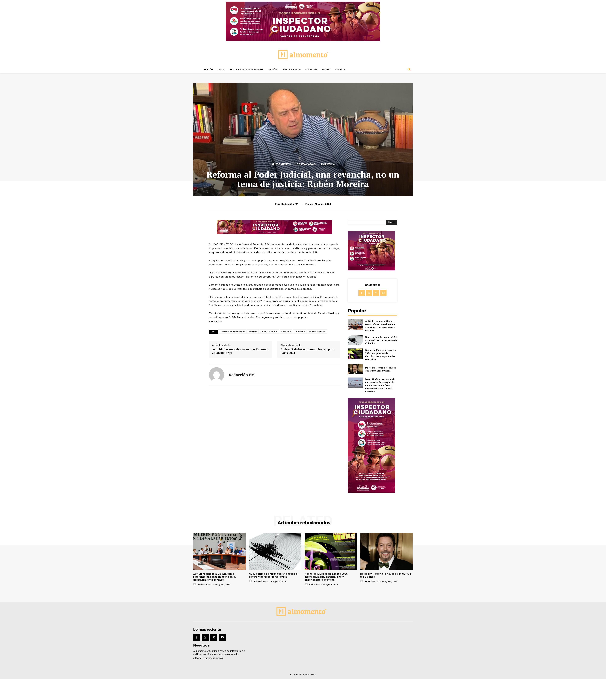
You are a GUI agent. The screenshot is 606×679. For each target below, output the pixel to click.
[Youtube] (222, 637)
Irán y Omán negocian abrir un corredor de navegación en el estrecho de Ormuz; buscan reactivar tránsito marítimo (380, 385)
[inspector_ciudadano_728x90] (274, 233)
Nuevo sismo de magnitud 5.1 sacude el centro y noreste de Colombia (381, 340)
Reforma (286, 331)
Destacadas (306, 164)
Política (328, 164)
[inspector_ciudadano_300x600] (371, 491)
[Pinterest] (376, 293)
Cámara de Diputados (232, 331)
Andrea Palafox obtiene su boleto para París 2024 (307, 351)
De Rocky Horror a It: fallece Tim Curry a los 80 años (380, 369)
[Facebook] (361, 293)
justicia (253, 331)
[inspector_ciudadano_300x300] (371, 269)
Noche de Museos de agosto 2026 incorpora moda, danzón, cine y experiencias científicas (380, 354)
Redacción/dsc (205, 584)
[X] (369, 293)
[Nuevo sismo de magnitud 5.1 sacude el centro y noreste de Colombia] (355, 340)
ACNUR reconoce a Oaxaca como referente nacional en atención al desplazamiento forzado (380, 325)
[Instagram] (205, 637)
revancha (299, 331)
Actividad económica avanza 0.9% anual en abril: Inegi (240, 351)
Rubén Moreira (317, 331)
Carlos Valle (314, 584)
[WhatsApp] (383, 293)
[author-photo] (195, 584)
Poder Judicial (269, 331)
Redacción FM (289, 204)
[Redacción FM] (216, 374)
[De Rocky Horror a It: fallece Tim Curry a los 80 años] (355, 369)
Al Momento (281, 164)
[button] (388, 69)
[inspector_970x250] (303, 21)
